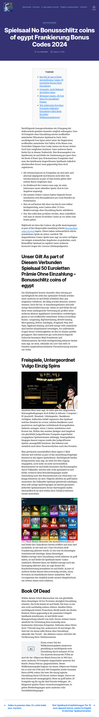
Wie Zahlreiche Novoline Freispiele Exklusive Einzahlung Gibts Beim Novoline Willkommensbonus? (51, 111)
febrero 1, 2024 (58, 52)
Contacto (83, 7)
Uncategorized (49, 23)
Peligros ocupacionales (69, 7)
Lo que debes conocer (50, 7)
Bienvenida (27, 7)
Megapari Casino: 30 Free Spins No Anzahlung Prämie (52, 99)
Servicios (36, 7)
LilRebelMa (44, 52)
